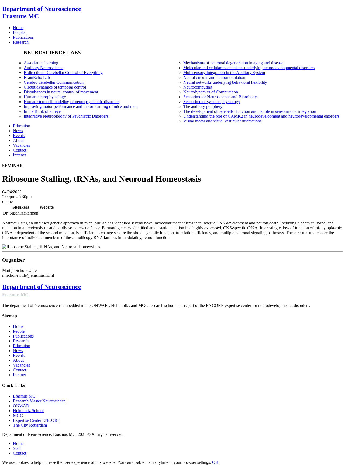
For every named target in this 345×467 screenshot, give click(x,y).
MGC (18, 415)
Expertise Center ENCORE (36, 420)
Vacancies (21, 365)
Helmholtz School (28, 410)
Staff (17, 448)
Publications (23, 336)
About (18, 360)
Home (18, 326)
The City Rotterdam (30, 425)
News (18, 350)
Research (21, 341)
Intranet (19, 375)
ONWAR (21, 405)
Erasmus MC (24, 396)
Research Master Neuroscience (39, 401)
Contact (19, 370)
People (19, 331)
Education (21, 345)
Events (19, 355)
